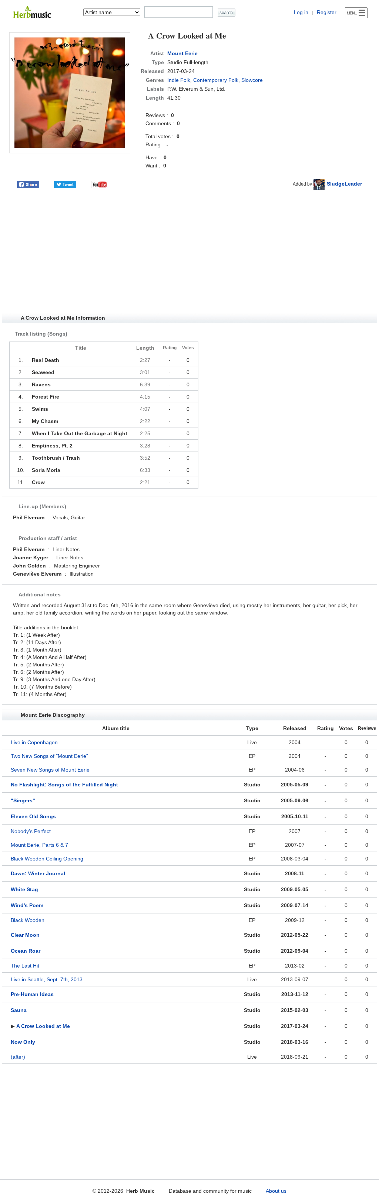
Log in (301, 12)
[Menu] (356, 12)
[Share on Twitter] (65, 184)
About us (276, 1191)
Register (326, 12)
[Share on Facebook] (28, 184)
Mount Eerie (182, 53)
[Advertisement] (189, 255)
